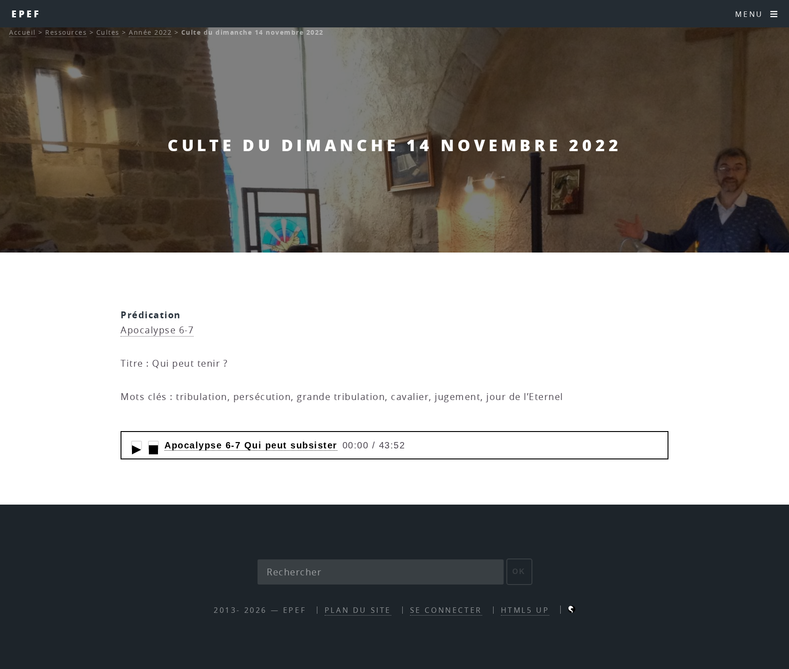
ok (519, 571)
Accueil (22, 32)
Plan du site (358, 610)
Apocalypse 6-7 (157, 330)
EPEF (26, 13)
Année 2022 (150, 32)
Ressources (66, 32)
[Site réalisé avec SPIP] (571, 610)
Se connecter (446, 610)
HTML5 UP (525, 610)
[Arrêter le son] (153, 445)
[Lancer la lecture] (136, 445)
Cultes (108, 32)
